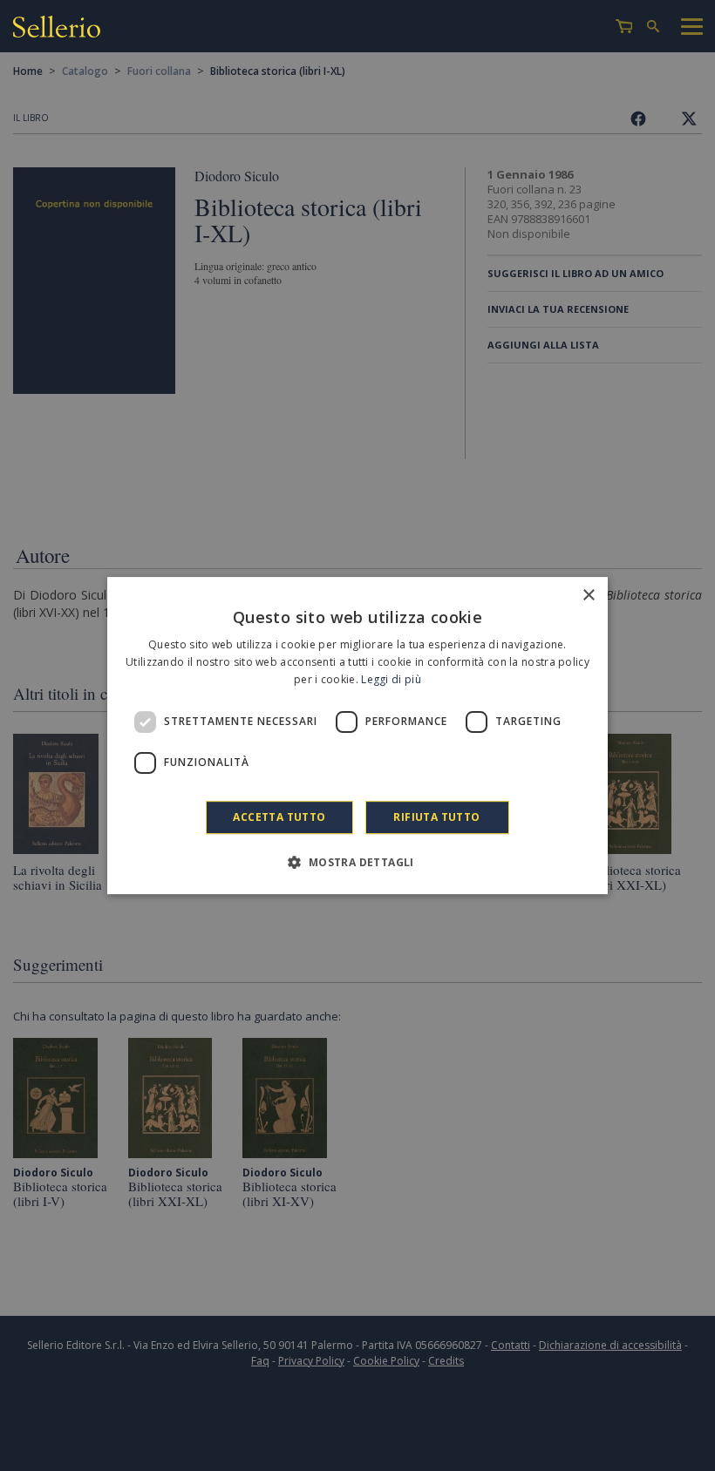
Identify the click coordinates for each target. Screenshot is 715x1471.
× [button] (588, 595)
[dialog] (357, 735)
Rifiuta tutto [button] (436, 817)
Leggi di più (391, 679)
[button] (357, 861)
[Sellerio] (56, 29)
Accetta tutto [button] (279, 817)
